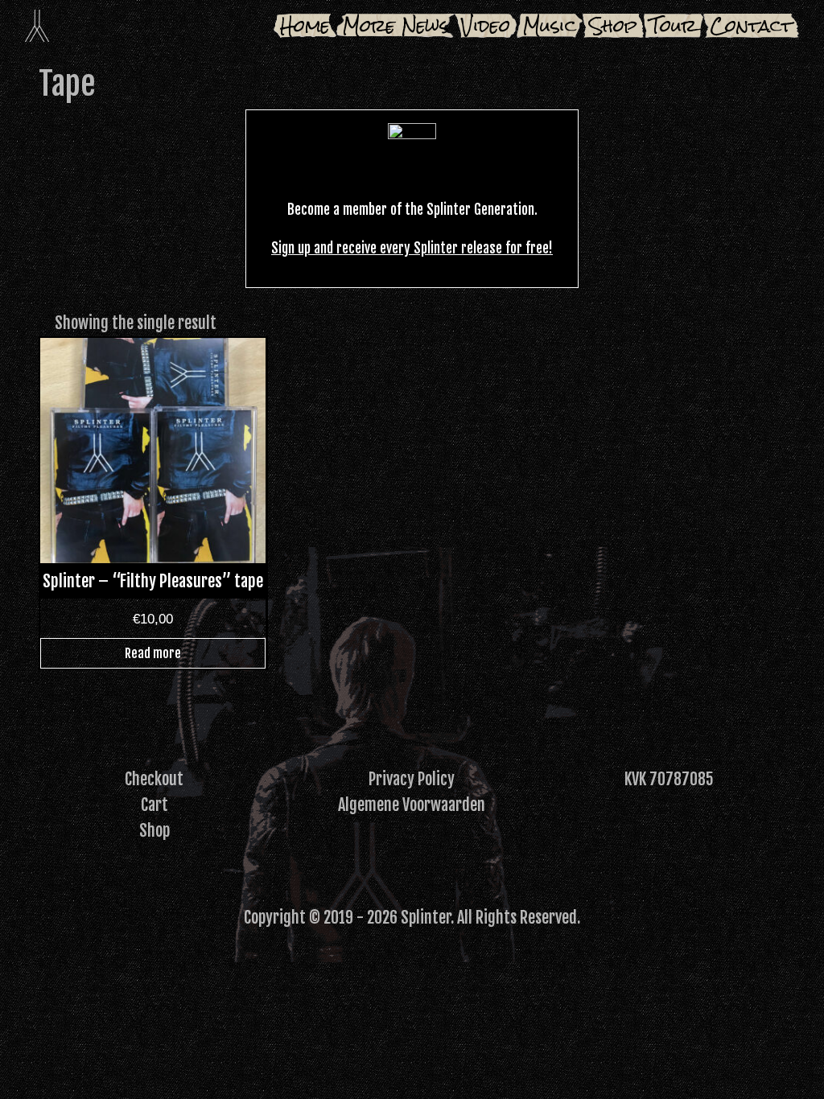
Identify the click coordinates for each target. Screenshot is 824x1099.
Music (549, 25)
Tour (673, 25)
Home (305, 25)
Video (485, 25)
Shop (613, 25)
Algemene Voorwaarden (411, 805)
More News (395, 25)
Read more (153, 653)
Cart (154, 805)
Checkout (154, 779)
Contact (751, 25)
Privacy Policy (412, 779)
